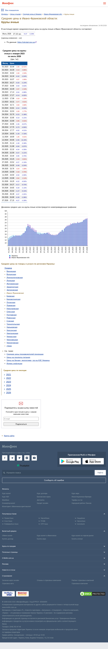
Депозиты (40, 500)
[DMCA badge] (93, 594)
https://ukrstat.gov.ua (26, 42)
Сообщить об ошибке (54, 480)
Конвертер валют (8, 503)
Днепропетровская (15, 277)
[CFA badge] (36, 594)
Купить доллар (7, 539)
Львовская (11, 305)
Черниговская (12, 343)
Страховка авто (8, 583)
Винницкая (11, 271)
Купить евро (41, 539)
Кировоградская (13, 299)
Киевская (10, 296)
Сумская (10, 321)
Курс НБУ (5, 497)
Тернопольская (13, 324)
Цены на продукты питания (18, 357)
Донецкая (11, 280)
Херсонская (12, 330)
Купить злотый (77, 539)
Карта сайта (9, 436)
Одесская (11, 312)
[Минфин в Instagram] (27, 458)
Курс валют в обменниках (46, 536)
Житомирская (12, 284)
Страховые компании (80, 583)
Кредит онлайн (42, 503)
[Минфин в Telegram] (12, 458)
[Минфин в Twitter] (19, 458)
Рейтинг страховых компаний (83, 580)
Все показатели (12, 10)
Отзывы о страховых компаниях (49, 580)
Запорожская (12, 290)
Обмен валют (7, 536)
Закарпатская (12, 287)
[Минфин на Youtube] (34, 458)
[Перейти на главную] (7, 3)
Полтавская (12, 315)
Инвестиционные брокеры (81, 497)
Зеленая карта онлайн (10, 580)
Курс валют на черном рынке (83, 536)
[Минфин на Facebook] (4, 458)
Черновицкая (12, 340)
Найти (100, 473)
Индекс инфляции (14, 363)
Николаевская (13, 309)
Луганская (11, 302)
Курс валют (6, 493)
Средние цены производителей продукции (25, 354)
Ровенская (11, 318)
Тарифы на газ (77, 500)
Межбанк (5, 500)
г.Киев (9, 346)
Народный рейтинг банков (81, 503)
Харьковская (12, 327)
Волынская (11, 274)
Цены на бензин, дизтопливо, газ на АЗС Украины (28, 360)
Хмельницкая (12, 333)
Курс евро (75, 493)
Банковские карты (44, 497)
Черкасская (11, 336)
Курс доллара (42, 493)
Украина (8, 268)
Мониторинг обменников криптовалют (16, 506)
